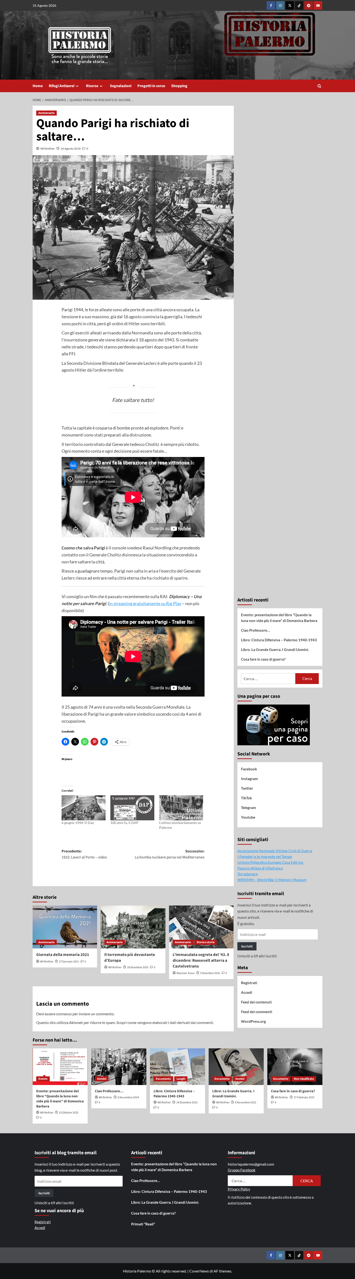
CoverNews (199, 1271)
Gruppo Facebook (242, 1170)
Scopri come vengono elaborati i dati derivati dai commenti (164, 1022)
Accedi (246, 992)
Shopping (179, 86)
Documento (163, 1079)
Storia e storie (205, 942)
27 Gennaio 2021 (69, 962)
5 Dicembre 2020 (210, 973)
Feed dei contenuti (256, 1002)
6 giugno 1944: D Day (78, 823)
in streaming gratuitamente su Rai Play (145, 603)
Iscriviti (247, 946)
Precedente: (84, 854)
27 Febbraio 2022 (304, 1097)
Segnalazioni (120, 86)
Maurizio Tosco (186, 973)
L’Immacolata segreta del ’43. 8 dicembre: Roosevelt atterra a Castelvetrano (201, 960)
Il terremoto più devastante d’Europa (129, 957)
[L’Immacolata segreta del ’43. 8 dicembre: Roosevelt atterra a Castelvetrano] (201, 927)
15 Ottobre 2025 (68, 1113)
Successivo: (170, 854)
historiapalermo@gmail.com (251, 1164)
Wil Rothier (47, 148)
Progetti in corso (151, 86)
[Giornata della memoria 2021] (65, 927)
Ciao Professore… (255, 630)
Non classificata (304, 1079)
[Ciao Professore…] (118, 1066)
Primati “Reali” (143, 1224)
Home (38, 86)
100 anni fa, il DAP (124, 823)
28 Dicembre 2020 (137, 967)
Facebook (249, 769)
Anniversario (46, 113)
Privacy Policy (239, 1189)
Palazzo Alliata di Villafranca (260, 868)
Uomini (101, 1079)
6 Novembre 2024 (128, 1097)
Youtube (248, 817)
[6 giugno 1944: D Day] (84, 807)
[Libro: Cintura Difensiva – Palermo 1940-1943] (177, 1066)
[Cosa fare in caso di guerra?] (294, 1066)
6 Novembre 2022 (245, 1102)
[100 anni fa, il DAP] (132, 807)
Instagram (249, 778)
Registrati (249, 983)
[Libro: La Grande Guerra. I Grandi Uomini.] (236, 1066)
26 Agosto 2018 (71, 148)
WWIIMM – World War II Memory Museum (271, 880)
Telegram (248, 807)
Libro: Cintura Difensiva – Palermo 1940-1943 (279, 640)
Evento (43, 1079)
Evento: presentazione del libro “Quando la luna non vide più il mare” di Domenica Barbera (279, 618)
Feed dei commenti (256, 1011)
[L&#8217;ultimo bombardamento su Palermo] (181, 807)
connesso (64, 1013)
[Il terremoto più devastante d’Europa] (133, 927)
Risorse (92, 86)
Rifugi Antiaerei (61, 86)
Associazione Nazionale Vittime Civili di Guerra (274, 851)
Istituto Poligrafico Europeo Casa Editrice (270, 862)
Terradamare (247, 874)
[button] (319, 86)
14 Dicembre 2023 (187, 1102)
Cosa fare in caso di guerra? (263, 659)
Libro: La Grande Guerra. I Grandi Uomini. (275, 649)
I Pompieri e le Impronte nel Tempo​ (264, 856)
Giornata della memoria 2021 (62, 955)
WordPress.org (253, 1021)
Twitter (247, 788)
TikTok (246, 798)
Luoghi (181, 1079)
